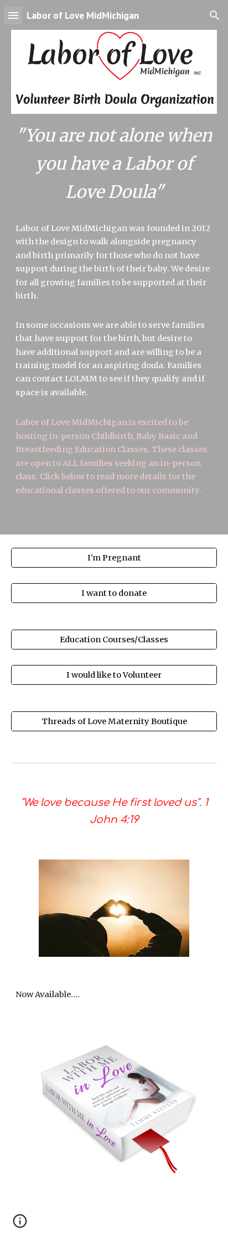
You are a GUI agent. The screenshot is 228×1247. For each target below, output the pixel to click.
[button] (13, 15)
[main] (114, 164)
